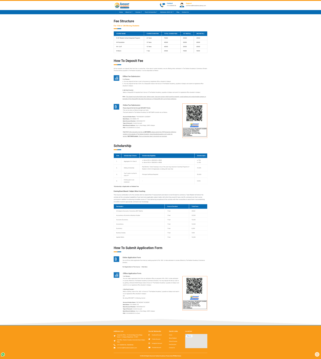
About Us (128, 12)
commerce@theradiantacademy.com (196, 5)
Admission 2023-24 (166, 12)
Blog (178, 12)
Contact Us (185, 12)
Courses (137, 12)
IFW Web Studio (177, 356)
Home (121, 12)
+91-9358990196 (171, 5)
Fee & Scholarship (150, 12)
